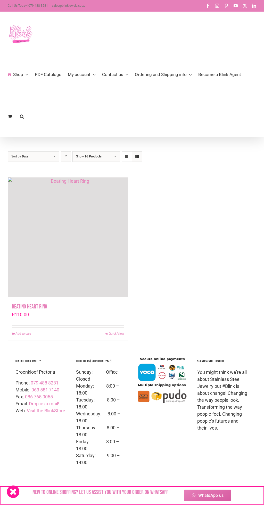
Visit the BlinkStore (46, 410)
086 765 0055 (39, 396)
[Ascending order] (66, 156)
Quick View (116, 334)
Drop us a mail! (44, 403)
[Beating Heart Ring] (68, 237)
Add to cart (23, 334)
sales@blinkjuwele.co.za (69, 5)
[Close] (13, 491)
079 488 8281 (45, 383)
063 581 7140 (45, 389)
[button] (22, 116)
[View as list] (137, 157)
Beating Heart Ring (29, 306)
